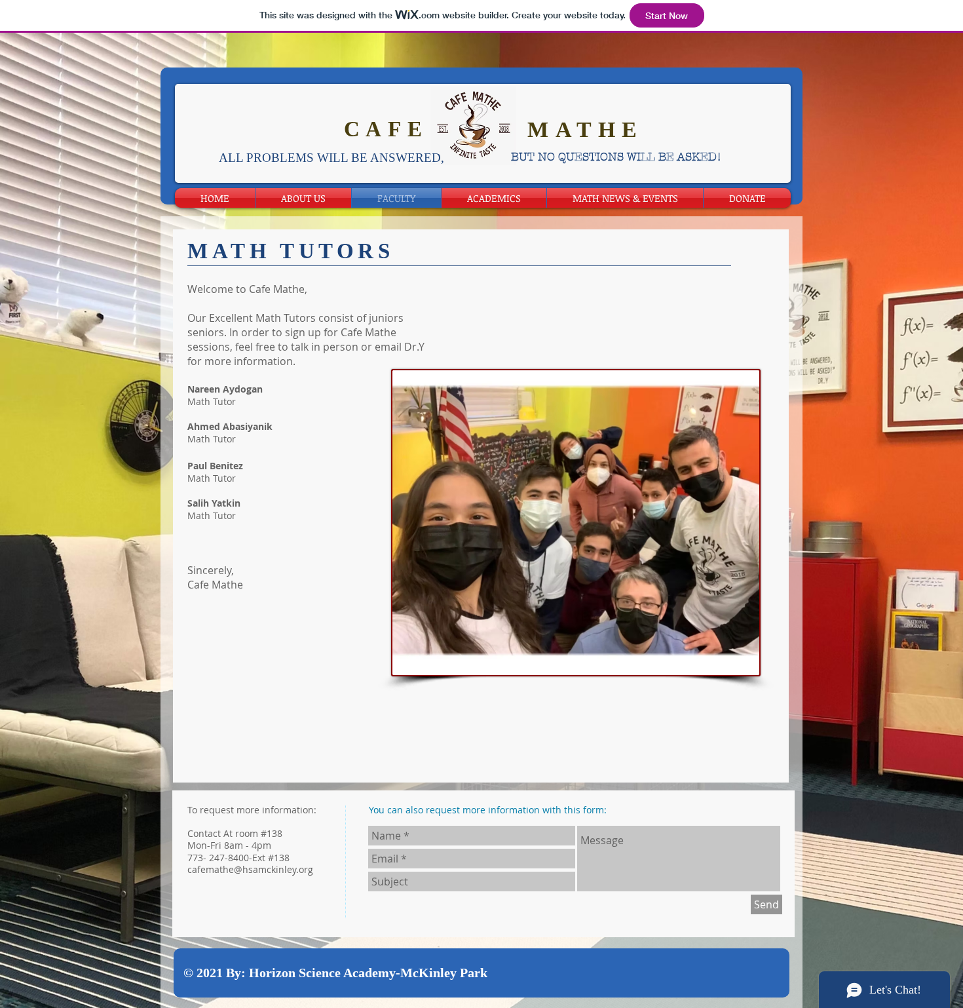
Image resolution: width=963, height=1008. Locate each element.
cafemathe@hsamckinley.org (250, 869)
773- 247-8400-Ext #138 (238, 857)
